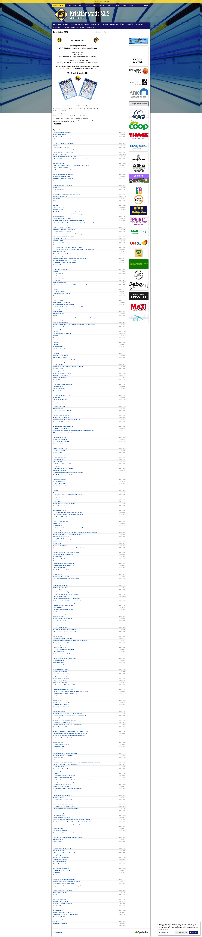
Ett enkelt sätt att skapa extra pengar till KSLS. (63, 143)
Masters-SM (56, 342)
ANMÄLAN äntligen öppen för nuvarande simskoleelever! (66, 552)
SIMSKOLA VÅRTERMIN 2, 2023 (60, 448)
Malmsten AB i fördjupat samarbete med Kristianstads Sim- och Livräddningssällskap (72, 821)
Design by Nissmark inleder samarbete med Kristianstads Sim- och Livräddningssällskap (73, 625)
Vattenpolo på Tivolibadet (59, 616)
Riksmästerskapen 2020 (58, 850)
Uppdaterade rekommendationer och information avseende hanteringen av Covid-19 (72, 779)
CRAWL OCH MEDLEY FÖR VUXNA (61, 441)
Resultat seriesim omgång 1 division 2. (62, 784)
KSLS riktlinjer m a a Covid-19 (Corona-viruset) (63, 883)
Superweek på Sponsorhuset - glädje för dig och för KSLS (66, 881)
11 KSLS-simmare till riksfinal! (60, 583)
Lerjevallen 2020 (57, 841)
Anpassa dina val (163, 932)
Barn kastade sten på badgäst (60, 830)
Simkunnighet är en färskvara (59, 238)
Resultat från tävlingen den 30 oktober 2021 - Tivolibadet (66, 594)
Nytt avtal (55, 145)
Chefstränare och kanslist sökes (60, 322)
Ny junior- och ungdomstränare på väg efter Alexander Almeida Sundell (69, 735)
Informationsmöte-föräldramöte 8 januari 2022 (63, 565)
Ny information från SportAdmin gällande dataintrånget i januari (67, 247)
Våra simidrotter (57, 198)
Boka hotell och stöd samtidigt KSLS (61, 428)
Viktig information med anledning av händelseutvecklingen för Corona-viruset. (71, 885)
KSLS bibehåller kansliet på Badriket (61, 176)
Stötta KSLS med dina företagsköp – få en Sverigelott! (65, 253)
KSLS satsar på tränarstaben (59, 861)
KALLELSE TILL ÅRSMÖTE (59, 141)
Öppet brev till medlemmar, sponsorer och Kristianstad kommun (67, 724)
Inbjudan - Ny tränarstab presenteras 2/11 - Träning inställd (66, 598)
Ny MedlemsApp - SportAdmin (60, 320)
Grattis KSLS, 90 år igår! (58, 919)
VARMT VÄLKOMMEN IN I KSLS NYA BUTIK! (63, 804)
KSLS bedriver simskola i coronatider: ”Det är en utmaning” (66, 687)
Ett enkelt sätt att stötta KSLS (59, 291)
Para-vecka (55, 331)
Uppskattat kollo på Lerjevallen (60, 634)
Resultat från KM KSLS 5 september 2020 (62, 799)
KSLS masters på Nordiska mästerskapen (62, 384)
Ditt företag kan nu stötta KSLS (60, 450)
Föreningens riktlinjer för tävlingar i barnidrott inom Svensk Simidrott (68, 547)
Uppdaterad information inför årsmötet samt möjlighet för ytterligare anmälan (70, 691)
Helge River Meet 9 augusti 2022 (60, 521)
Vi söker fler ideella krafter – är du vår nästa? (63, 174)
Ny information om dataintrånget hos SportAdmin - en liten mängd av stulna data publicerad (74, 249)
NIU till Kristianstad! (57, 556)
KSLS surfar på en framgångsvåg (60, 793)
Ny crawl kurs (56, 446)
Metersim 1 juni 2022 (58, 523)
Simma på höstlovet (57, 607)
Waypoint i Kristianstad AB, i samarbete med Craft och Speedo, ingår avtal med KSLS (72, 819)
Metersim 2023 (56, 379)
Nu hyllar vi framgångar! (58, 660)
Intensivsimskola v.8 (57, 461)
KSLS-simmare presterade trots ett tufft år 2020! (64, 684)
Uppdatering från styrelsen (59, 711)
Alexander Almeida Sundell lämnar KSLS (62, 877)
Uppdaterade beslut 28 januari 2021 (61, 704)
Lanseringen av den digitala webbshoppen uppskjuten (65, 808)
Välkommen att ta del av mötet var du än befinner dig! (65, 138)
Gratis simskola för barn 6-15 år (60, 863)
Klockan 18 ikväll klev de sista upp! (61, 415)
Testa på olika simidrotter (59, 390)
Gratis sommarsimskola (58, 326)
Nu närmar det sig (57, 351)
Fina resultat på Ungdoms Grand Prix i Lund (63, 605)
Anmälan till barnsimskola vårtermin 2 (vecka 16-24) (65, 888)
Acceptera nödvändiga (181, 932)
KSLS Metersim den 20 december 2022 (62, 463)
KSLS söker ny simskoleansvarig (60, 309)
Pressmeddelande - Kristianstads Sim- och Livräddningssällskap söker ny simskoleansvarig (74, 317)
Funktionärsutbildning (58, 264)
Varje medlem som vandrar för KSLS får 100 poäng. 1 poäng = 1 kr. (68, 366)
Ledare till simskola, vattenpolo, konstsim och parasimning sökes (68, 514)
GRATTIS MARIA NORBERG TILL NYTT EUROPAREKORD (65, 914)
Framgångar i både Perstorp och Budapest (63, 609)
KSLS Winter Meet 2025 (58, 278)
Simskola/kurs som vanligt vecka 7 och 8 (62, 890)
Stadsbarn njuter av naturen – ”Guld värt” (62, 848)
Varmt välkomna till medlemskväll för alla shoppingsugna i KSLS (67, 603)
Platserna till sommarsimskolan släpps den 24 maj (64, 658)
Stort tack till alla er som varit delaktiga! (62, 424)
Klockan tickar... (56, 397)
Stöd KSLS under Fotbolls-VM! (60, 399)
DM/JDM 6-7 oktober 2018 (59, 916)
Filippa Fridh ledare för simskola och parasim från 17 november (67, 494)
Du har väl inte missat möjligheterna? (61, 404)
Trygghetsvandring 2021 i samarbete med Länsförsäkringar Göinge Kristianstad (71, 656)
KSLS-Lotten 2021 (60, 32)
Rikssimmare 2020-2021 (58, 797)
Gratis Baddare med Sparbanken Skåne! (62, 569)
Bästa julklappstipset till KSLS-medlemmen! (63, 722)
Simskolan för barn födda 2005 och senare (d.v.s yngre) (66, 726)
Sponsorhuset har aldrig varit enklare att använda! (64, 262)
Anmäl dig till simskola (58, 401)
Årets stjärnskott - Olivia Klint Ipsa (60, 355)
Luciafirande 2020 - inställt (59, 746)
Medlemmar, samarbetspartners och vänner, (63, 152)
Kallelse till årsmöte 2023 (59, 459)
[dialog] (179, 928)
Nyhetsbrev (55, 161)
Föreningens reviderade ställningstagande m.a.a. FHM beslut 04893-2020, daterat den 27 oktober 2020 (76, 762)
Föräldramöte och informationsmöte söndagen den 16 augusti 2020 (68, 824)
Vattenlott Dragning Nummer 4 (60, 802)
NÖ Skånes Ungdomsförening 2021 (61, 536)
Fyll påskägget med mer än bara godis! (62, 231)
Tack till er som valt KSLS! (59, 163)
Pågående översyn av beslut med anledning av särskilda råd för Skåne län (70, 733)
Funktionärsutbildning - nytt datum (61, 147)
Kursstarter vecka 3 (57, 897)
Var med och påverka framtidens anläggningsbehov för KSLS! (67, 419)
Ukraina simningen (57, 530)
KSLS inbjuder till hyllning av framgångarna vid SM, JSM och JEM (68, 306)
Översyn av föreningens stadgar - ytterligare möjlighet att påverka (68, 472)
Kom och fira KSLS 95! (58, 393)
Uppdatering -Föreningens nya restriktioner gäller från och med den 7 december (71, 731)
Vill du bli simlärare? (57, 636)
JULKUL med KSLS (57, 574)
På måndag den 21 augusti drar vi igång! (62, 395)
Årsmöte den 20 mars (58, 245)
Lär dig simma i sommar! (58, 651)
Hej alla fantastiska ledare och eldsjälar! (62, 132)
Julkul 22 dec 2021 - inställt (59, 567)
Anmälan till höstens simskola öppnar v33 (62, 618)
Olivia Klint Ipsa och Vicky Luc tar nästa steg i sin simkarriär (66, 194)
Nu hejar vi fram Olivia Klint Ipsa (60, 671)
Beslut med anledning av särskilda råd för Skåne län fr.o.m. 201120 (68, 740)
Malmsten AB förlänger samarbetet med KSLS (63, 178)
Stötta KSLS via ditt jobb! (59, 388)
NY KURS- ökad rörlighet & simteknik (61, 870)
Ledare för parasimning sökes (60, 596)
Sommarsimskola (57, 872)
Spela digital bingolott (58, 874)
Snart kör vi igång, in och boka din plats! (62, 702)
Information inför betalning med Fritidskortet (63, 185)
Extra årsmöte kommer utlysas (60, 337)
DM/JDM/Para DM (57, 287)
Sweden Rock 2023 (57, 452)
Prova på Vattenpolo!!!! (58, 771)
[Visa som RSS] (104, 32)
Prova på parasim (57, 353)
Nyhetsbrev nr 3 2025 (58, 183)
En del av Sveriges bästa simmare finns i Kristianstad (65, 832)
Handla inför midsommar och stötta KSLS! (62, 410)
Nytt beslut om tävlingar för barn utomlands (63, 218)
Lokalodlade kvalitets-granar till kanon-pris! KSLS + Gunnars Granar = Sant (70, 284)
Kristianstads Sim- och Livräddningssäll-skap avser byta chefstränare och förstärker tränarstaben (75, 532)
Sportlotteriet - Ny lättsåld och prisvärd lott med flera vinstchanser (68, 713)
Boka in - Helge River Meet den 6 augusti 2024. (63, 426)
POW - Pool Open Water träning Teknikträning (63, 649)
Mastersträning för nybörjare (59, 647)
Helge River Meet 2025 (58, 203)
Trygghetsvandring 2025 (58, 216)
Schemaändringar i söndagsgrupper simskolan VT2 (65, 879)
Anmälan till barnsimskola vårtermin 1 (61, 576)
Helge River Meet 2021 (58, 622)
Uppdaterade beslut (57, 695)
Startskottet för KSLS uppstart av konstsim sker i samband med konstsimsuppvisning (72, 455)
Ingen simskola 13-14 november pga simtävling (64, 589)
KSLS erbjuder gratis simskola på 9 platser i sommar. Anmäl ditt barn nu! (69, 527)
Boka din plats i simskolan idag (60, 269)
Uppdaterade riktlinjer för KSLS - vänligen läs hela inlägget (66, 764)
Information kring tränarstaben (60, 859)
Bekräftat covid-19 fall (58, 757)
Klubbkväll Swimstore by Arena (60, 892)
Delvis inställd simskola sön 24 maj (61, 868)
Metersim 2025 (56, 187)
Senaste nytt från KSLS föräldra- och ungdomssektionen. (66, 578)
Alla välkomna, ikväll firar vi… (59, 311)
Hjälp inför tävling (57, 810)
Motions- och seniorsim (58, 298)
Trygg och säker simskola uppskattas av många (64, 676)
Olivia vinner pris (57, 543)
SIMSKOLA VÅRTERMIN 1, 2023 (60, 483)
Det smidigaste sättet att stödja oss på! (62, 293)
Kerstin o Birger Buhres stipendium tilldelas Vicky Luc (65, 359)
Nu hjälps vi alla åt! (57, 136)
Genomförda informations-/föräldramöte (62, 638)
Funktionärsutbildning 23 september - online (63, 795)
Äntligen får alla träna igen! (59, 662)
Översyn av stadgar (57, 525)
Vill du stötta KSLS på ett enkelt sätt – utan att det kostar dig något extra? (70, 158)
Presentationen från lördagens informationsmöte (64, 563)
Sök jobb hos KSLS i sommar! (60, 443)
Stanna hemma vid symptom (59, 558)
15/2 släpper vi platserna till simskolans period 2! (64, 554)
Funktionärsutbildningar (58, 313)
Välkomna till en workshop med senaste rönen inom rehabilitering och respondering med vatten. (75, 222)
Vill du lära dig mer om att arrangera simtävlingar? (64, 631)
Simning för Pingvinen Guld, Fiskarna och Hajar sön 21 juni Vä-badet (68, 855)
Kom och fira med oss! (58, 273)
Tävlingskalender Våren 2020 (59, 899)
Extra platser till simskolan (59, 481)
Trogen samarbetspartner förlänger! (61, 508)
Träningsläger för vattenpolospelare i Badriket (63, 466)
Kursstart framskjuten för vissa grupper (62, 664)
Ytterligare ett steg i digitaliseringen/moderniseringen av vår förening (68, 813)
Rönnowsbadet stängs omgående (61, 673)
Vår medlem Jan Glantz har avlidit (60, 196)
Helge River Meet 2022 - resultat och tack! (62, 516)
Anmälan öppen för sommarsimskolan (62, 417)
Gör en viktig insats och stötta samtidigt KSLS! (63, 371)
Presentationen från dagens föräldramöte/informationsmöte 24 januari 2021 (70, 709)
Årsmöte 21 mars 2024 (58, 368)
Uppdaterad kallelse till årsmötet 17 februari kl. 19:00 (65, 693)
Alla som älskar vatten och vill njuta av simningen (64, 503)
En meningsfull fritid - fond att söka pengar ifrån (64, 806)
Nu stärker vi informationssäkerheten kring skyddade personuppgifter (69, 234)
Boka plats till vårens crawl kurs (60, 267)
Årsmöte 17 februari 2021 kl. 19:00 (61, 706)
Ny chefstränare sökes (58, 611)
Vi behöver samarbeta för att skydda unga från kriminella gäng (67, 214)
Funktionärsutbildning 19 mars (60, 437)
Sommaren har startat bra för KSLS (61, 642)
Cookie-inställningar (57, 932)
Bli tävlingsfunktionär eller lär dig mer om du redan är (65, 629)
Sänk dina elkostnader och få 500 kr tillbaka (63, 333)
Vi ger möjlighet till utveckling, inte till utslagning (64, 229)
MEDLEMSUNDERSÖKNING (59, 282)
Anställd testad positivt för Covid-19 (61, 653)
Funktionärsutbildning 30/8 (59, 815)
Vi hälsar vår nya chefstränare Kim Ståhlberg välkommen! (66, 852)
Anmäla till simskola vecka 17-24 (60, 667)
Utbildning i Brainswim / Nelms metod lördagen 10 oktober (66, 782)
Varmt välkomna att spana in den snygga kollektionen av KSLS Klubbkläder (70, 640)
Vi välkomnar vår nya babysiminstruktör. (62, 169)
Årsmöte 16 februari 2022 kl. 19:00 (61, 561)
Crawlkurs (55, 205)
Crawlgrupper (56, 908)
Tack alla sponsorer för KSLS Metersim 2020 (63, 755)
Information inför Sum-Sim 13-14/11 (61, 585)
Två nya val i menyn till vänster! (60, 923)
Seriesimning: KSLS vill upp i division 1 (62, 786)
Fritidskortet (56, 192)
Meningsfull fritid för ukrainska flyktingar (62, 538)
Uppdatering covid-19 (58, 742)
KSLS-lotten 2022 (57, 501)
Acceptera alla (193, 932)
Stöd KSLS (55, 921)
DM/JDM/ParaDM (57, 180)
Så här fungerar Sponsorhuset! (60, 439)
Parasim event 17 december (59, 479)
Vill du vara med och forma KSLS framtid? (62, 729)
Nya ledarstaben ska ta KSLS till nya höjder (63, 592)
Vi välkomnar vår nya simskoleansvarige (62, 302)
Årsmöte (55, 894)
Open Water (56, 843)
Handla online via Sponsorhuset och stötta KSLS (64, 737)
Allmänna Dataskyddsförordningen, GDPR (62, 912)
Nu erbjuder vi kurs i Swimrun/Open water (62, 903)
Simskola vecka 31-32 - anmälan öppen (62, 421)
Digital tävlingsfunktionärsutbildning (61, 744)
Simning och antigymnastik (59, 510)
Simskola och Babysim (58, 295)
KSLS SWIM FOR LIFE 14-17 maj (60, 134)
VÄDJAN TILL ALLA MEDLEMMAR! (61, 698)
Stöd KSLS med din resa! (59, 413)
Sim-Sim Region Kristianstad (59, 377)
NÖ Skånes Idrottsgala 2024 (59, 348)
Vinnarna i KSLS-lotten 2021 (59, 572)
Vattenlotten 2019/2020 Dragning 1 (61, 901)
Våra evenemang (57, 329)
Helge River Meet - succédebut (60, 620)
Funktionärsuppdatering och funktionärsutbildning (64, 150)
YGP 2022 (55, 492)
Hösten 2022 (56, 519)
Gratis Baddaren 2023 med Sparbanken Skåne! (63, 474)
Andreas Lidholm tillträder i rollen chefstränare (63, 304)
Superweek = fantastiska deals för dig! (62, 242)
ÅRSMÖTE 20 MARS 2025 (59, 251)
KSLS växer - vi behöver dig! (59, 406)
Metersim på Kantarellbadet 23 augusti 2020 (63, 817)
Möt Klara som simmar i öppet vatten (61, 200)
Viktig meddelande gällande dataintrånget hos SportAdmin (66, 256)
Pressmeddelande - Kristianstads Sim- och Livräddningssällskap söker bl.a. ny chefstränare (74, 324)
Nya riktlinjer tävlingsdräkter (59, 905)
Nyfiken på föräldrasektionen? (60, 357)
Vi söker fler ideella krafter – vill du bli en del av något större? (67, 156)
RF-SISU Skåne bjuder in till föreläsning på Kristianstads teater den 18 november (71, 165)
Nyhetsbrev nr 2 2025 (58, 209)
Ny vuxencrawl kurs (57, 477)
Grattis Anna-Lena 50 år (58, 846)
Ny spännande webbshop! (59, 362)
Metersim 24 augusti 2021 (59, 645)
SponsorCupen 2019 (58, 910)
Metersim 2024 (56, 280)
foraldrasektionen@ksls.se (65, 120)
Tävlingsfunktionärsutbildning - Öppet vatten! (63, 236)
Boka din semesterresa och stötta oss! (62, 373)
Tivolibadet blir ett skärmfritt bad (60, 587)
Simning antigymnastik (58, 497)
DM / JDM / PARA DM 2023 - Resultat (61, 382)
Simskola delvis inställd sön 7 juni (61, 857)
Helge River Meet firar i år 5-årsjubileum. (62, 227)
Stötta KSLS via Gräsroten (59, 488)
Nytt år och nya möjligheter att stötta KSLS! (63, 468)
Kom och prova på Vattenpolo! (60, 627)
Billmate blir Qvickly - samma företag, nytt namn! (64, 432)
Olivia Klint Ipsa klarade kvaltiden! (60, 669)
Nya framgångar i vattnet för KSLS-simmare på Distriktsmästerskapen (69, 600)
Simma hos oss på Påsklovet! (60, 680)
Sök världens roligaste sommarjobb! (61, 678)
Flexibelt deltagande (57, 408)
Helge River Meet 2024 (58, 300)
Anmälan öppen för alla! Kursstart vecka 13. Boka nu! (65, 550)
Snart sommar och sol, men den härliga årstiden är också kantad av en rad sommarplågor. (73, 430)
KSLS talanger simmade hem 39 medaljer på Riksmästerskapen (67, 788)
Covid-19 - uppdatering (58, 766)
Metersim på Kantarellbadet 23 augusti (62, 835)
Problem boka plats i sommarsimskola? (62, 866)
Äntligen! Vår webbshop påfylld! (60, 768)
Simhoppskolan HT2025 (58, 207)
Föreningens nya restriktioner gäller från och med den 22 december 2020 (69, 715)
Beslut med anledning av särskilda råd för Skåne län (65, 720)
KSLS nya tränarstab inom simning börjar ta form (64, 172)
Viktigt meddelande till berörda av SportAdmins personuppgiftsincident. (69, 258)
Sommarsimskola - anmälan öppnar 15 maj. (63, 225)
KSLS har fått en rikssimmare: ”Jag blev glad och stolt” (65, 790)
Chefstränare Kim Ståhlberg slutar (60, 614)
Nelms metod (56, 751)
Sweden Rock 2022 (57, 541)
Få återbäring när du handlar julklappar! (62, 275)
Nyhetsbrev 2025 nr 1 (58, 240)
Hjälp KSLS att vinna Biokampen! (60, 167)
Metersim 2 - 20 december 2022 (60, 485)
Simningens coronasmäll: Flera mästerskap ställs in (65, 753)
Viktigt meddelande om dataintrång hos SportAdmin (65, 260)
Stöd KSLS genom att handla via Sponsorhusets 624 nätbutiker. (67, 512)
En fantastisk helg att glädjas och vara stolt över (64, 775)
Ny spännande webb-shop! (59, 457)
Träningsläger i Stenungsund (59, 470)
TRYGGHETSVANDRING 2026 (59, 154)
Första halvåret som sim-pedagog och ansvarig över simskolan (67, 211)
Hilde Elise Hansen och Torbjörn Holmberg (63, 777)
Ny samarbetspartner (58, 346)
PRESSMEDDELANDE (58, 828)
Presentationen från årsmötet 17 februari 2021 (63, 689)
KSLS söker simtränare (58, 189)
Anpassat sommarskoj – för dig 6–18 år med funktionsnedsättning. (68, 220)
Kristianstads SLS (59, 5)
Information (56, 773)
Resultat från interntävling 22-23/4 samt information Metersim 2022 (68, 534)
